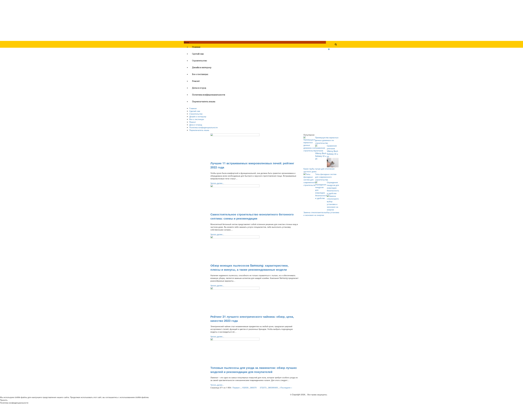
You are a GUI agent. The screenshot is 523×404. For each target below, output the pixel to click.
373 (264, 387)
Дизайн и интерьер (201, 67)
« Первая (235, 387)
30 (247, 387)
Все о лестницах (200, 74)
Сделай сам (198, 53)
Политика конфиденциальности (208, 94)
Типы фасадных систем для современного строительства (325, 177)
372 (261, 387)
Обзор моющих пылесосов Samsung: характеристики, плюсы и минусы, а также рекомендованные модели (249, 267)
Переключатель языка (203, 101)
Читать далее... (217, 183)
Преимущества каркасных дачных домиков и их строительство (326, 140)
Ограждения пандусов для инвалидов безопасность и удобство (333, 188)
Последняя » (286, 387)
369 (251, 387)
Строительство (199, 60)
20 (245, 387)
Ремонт (196, 81)
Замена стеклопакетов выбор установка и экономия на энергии (321, 213)
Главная (196, 47)
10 (243, 387)
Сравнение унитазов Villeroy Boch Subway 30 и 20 (332, 151)
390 (273, 387)
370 (255, 387)
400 (276, 387)
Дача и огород (199, 88)
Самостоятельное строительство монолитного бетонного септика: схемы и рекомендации (252, 216)
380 (269, 387)
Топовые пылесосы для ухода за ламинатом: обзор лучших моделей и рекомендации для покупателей (253, 370)
